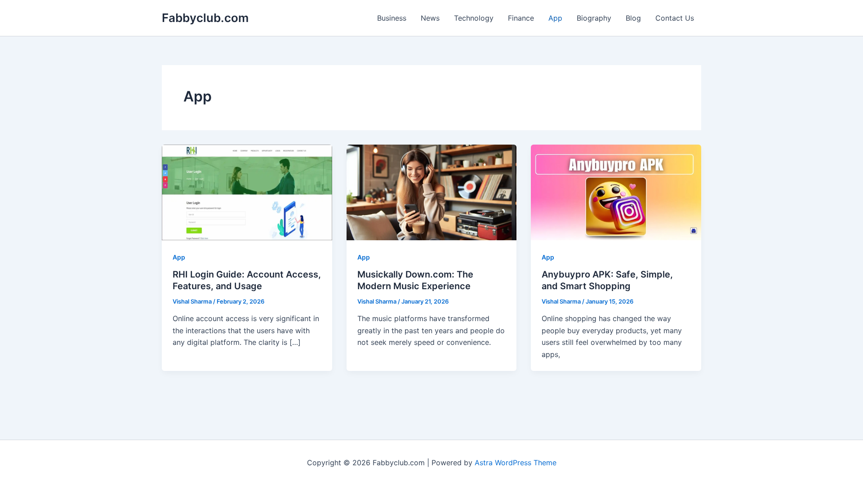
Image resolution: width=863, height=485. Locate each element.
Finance (521, 17)
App (555, 17)
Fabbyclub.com (205, 18)
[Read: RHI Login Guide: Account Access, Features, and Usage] (247, 191)
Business (391, 17)
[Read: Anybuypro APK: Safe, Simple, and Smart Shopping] (616, 191)
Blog (633, 17)
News (430, 17)
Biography (594, 17)
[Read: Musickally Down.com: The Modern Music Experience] (432, 191)
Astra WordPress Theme (515, 462)
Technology (474, 17)
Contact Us (674, 17)
